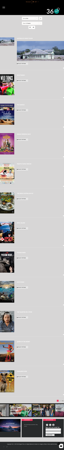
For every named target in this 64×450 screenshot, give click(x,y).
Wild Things (14, 405)
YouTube (53, 425)
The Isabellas (21, 104)
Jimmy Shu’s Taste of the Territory (42, 406)
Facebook (47, 425)
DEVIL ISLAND (21, 223)
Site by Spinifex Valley (52, 444)
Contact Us (36, 444)
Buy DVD (14, 410)
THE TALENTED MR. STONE (24, 312)
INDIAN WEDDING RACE (24, 134)
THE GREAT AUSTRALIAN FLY (25, 193)
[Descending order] (40, 18)
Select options (22, 63)
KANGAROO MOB (22, 371)
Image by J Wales (43, 444)
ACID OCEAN (20, 282)
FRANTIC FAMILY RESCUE (24, 164)
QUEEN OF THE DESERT (23, 341)
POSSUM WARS (21, 252)
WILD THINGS (21, 75)
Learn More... (15, 407)
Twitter (50, 425)
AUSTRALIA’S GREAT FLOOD (25, 38)
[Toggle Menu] (4, 7)
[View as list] (33, 27)
